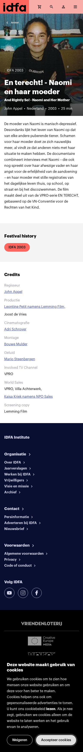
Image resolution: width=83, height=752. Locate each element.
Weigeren (19, 740)
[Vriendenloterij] (41, 624)
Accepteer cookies (56, 740)
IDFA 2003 (17, 247)
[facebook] (36, 593)
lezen (50, 709)
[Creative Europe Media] (41, 640)
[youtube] (9, 593)
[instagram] (23, 593)
